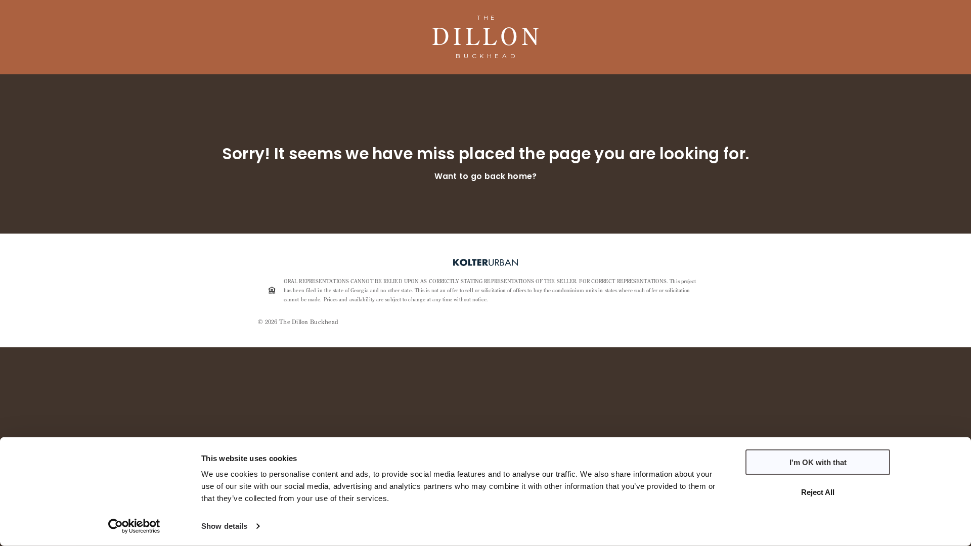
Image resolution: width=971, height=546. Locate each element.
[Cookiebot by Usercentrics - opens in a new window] (134, 526)
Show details (224, 526)
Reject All (817, 491)
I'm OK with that (818, 462)
